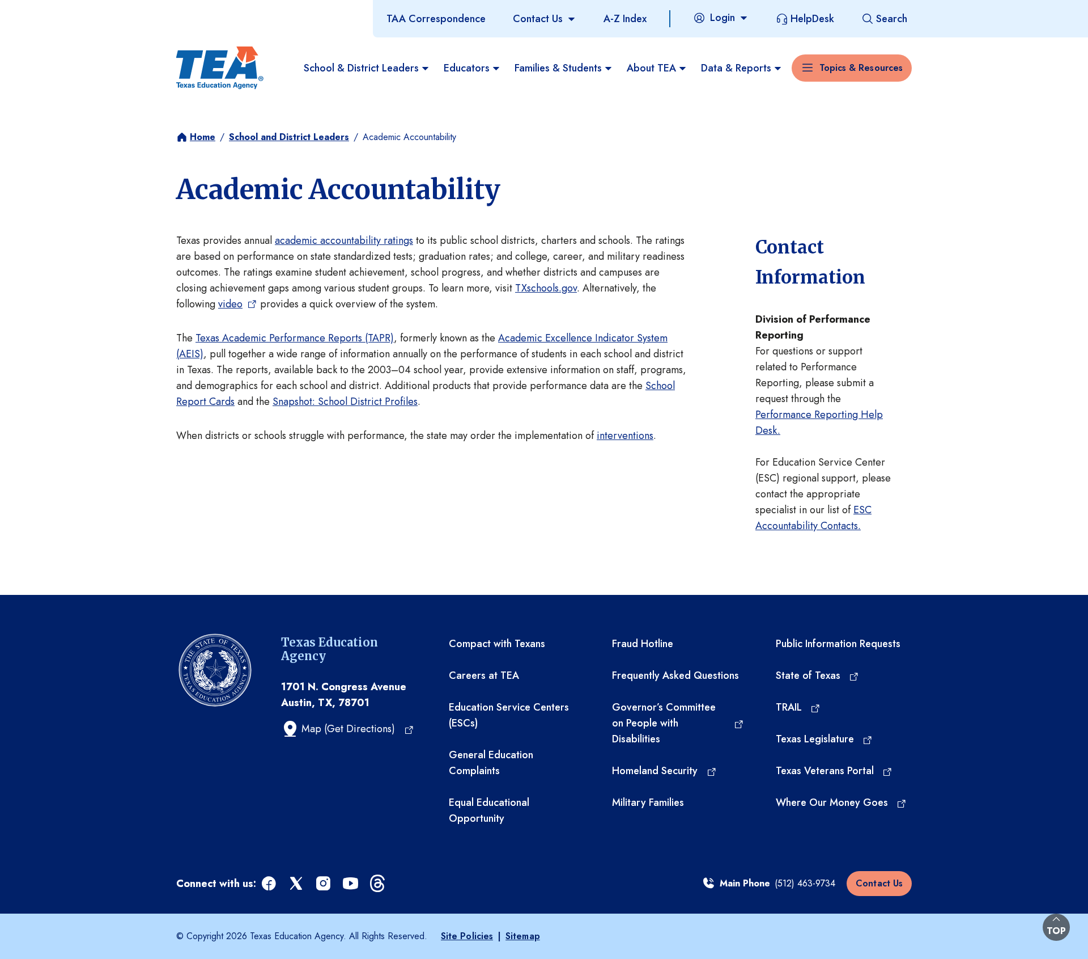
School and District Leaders (289, 136)
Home (202, 136)
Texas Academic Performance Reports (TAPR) (295, 338)
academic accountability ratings (344, 240)
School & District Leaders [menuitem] (361, 68)
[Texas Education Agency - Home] (220, 68)
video (230, 304)
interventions (625, 435)
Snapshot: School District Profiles (345, 401)
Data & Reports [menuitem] (736, 68)
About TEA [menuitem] (651, 68)
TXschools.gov (546, 288)
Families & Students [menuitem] (558, 68)
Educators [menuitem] (467, 68)
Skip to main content (47, 10)
